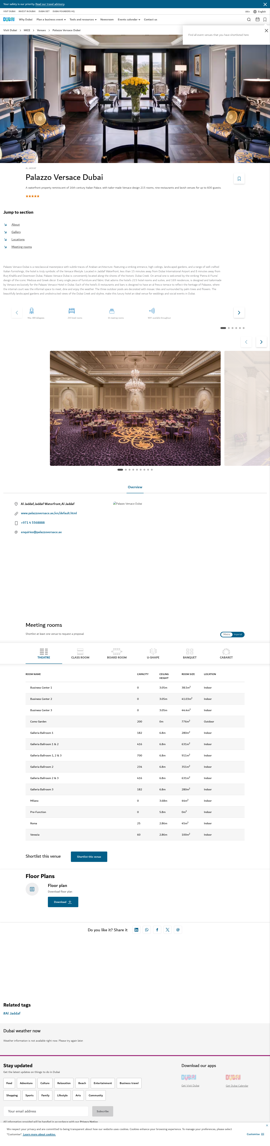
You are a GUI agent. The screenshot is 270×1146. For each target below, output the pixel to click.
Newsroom (107, 19)
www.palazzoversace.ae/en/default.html (49, 513)
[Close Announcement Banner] (265, 4)
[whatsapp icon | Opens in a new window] (147, 930)
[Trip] (264, 19)
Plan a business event (50, 19)
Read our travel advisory (49, 4)
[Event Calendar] (257, 19)
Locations (18, 239)
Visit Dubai (9, 11)
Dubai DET (44, 11)
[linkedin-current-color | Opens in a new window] (136, 930)
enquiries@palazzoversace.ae (41, 532)
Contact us (150, 19)
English (262, 11)
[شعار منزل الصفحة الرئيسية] (8, 19)
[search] (249, 19)
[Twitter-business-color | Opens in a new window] (167, 930)
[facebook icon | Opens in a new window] (157, 930)
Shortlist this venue (89, 856)
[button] (255, 1134)
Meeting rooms (22, 247)
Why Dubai (25, 19)
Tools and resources (82, 19)
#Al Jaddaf (11, 1013)
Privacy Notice (89, 1121)
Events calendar (128, 19)
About (16, 224)
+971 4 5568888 (33, 522)
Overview (135, 487)
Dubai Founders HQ (64, 11)
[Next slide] (17, 312)
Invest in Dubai (27, 11)
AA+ (247, 11)
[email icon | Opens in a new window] (178, 930)
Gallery (16, 232)
